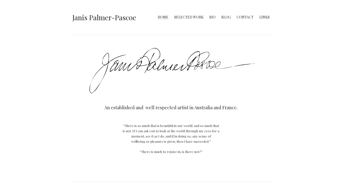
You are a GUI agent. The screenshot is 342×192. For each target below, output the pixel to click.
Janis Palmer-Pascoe (104, 17)
